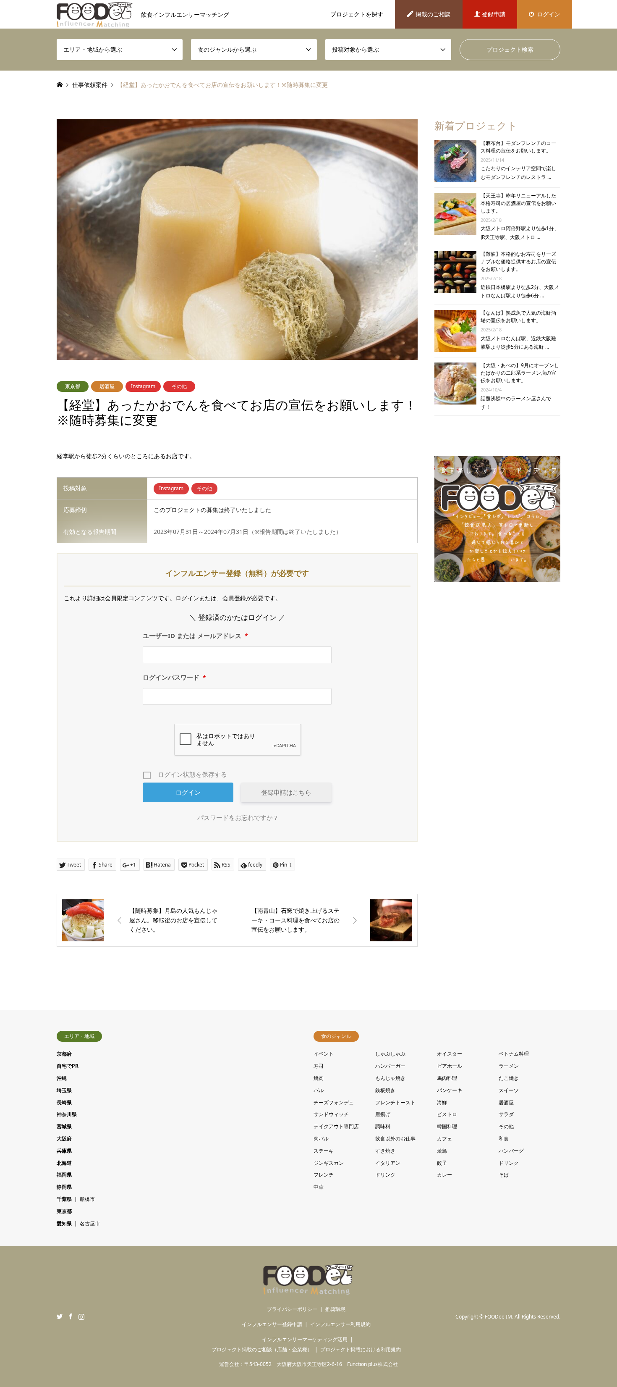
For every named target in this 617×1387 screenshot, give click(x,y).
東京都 (72, 386)
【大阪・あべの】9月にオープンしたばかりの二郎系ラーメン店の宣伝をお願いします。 (520, 373)
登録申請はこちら (286, 792)
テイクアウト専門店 (336, 1126)
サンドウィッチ (331, 1114)
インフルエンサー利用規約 (340, 1324)
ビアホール (449, 1065)
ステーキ (324, 1150)
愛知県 (64, 1223)
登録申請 (493, 14)
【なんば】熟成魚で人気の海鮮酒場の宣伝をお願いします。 (518, 316)
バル (319, 1090)
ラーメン (509, 1065)
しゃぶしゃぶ (390, 1053)
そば (504, 1174)
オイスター (449, 1053)
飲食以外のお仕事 (395, 1138)
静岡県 (64, 1186)
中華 (319, 1186)
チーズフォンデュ (334, 1102)
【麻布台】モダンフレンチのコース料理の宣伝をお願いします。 (518, 146)
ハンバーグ (511, 1150)
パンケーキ (449, 1090)
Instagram (143, 386)
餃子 (442, 1162)
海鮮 (442, 1102)
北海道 (64, 1162)
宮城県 (64, 1126)
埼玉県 (64, 1090)
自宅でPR (67, 1065)
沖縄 (62, 1078)
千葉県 (64, 1199)
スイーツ (509, 1090)
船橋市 (87, 1199)
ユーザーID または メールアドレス (195, 635)
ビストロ (447, 1114)
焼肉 (319, 1078)
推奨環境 (335, 1309)
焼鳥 (442, 1150)
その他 (179, 386)
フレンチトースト (395, 1102)
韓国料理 (447, 1126)
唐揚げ (382, 1114)
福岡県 (64, 1174)
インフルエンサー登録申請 (272, 1324)
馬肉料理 (447, 1078)
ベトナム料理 (514, 1053)
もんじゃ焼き (390, 1078)
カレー (444, 1174)
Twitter (60, 1316)
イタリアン (387, 1162)
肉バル (321, 1138)
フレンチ (324, 1174)
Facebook (70, 1316)
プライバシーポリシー (292, 1309)
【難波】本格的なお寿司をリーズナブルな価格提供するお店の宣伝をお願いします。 (518, 261)
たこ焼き (509, 1078)
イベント (324, 1053)
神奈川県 (67, 1114)
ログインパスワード (174, 677)
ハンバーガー (390, 1065)
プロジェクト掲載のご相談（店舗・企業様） (262, 1349)
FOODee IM (498, 1316)
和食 (504, 1138)
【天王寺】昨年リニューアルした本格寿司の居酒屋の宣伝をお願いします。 (518, 203)
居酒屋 (107, 386)
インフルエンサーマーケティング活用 (305, 1339)
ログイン (548, 14)
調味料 (382, 1126)
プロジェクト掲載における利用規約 (360, 1349)
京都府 (64, 1053)
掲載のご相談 (433, 14)
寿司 (319, 1065)
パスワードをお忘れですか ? (237, 817)
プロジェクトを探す (356, 14)
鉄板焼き (385, 1090)
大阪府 (64, 1138)
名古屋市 (90, 1223)
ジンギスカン (329, 1162)
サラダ (506, 1114)
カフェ (444, 1138)
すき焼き (385, 1150)
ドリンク (509, 1162)
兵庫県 (64, 1150)
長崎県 (64, 1102)
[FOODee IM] (308, 1289)
